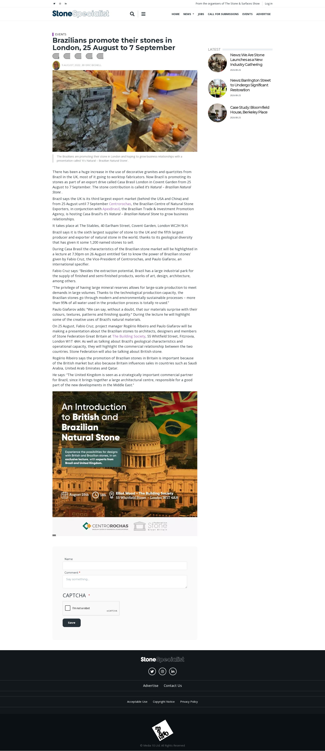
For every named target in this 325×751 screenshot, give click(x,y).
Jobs (201, 14)
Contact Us (173, 685)
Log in (269, 3)
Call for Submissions (223, 14)
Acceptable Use (137, 701)
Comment (71, 572)
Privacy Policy (189, 701)
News (187, 14)
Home (176, 14)
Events (247, 14)
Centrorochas (120, 203)
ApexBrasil (111, 209)
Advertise (263, 14)
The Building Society (128, 336)
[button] (57, 56)
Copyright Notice (164, 701)
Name (69, 559)
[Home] (80, 14)
